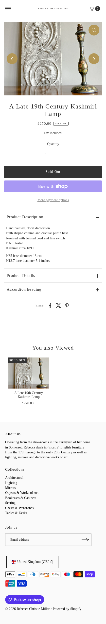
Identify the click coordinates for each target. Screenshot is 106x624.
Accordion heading (24, 289)
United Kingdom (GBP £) (35, 562)
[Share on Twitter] (58, 305)
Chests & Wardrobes (19, 508)
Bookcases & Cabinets (20, 498)
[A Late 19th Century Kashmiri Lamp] (28, 373)
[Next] (93, 58)
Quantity (53, 144)
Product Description (25, 217)
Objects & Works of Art (21, 493)
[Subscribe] (85, 540)
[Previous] (12, 58)
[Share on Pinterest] (67, 305)
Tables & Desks (16, 513)
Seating (10, 503)
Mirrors (10, 488)
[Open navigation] (8, 8)
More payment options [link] (53, 200)
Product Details (21, 275)
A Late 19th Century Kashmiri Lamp (28, 395)
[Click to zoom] (93, 30)
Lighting (11, 483)
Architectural (14, 478)
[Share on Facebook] (50, 305)
